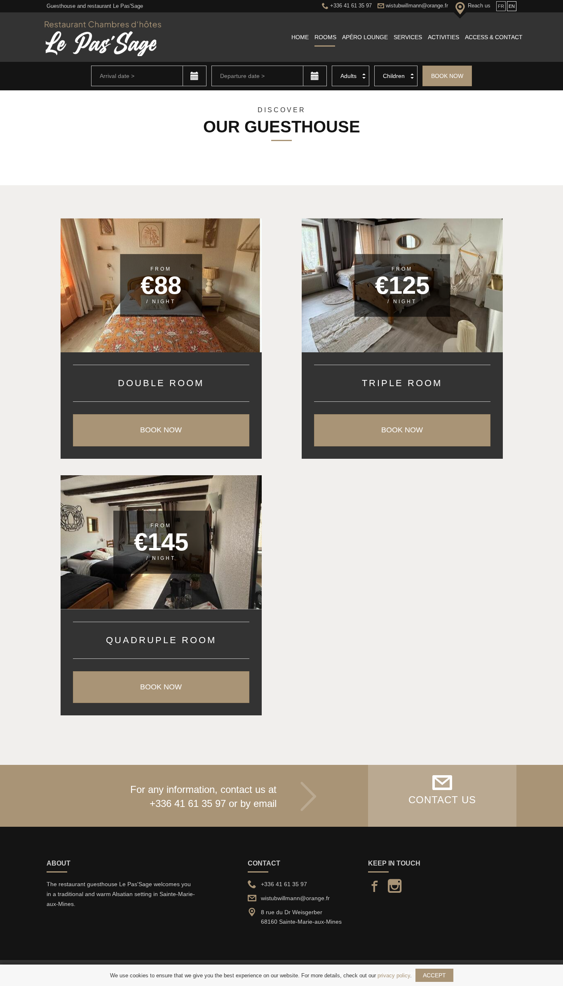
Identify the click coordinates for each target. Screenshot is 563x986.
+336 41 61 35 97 (188, 803)
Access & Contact (494, 37)
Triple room (402, 383)
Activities (443, 37)
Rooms (325, 37)
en (512, 6)
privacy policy (394, 976)
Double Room (161, 383)
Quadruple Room (161, 640)
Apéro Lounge (365, 37)
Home (300, 37)
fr (501, 6)
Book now (447, 76)
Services (408, 37)
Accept (434, 975)
